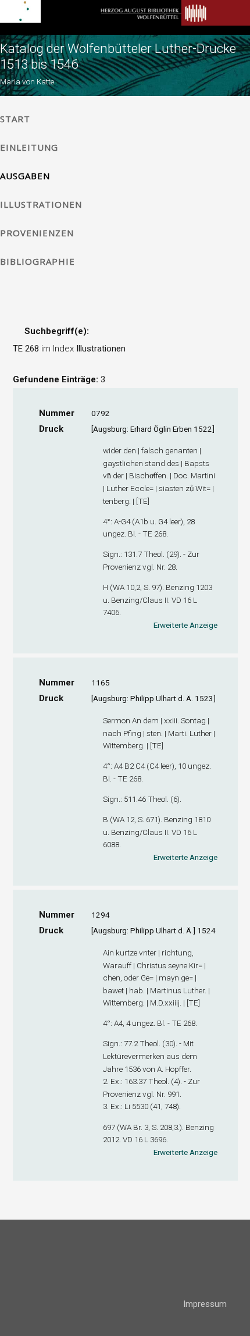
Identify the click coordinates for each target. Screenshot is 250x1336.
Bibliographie (37, 261)
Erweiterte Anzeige (185, 625)
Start (15, 119)
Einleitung (29, 147)
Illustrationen (41, 204)
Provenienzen (37, 233)
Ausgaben (25, 176)
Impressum (205, 1304)
